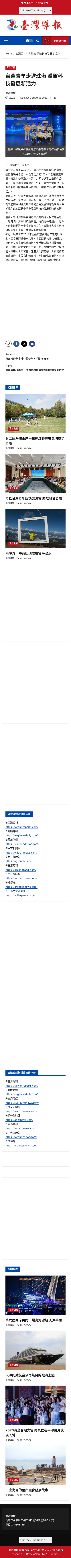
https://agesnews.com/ (19, 861)
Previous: (27, 356)
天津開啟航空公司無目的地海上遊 (30, 1375)
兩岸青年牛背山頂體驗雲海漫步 (28, 553)
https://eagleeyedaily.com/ (21, 835)
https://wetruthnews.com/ (21, 852)
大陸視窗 (13, 1310)
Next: (34, 367)
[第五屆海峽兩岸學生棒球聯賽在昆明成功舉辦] (35, 413)
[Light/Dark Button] (29, 40)
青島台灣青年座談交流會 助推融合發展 (33, 498)
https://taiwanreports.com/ (21, 827)
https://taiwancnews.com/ (21, 878)
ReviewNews (34, 1554)
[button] (6, 40)
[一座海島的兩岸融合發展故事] (35, 1465)
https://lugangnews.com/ (20, 869)
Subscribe (60, 40)
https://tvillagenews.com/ (20, 895)
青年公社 (11, 67)
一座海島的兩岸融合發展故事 (26, 1490)
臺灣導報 (10, 93)
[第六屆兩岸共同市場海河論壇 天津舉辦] (35, 1295)
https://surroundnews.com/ (22, 844)
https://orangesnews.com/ (21, 886)
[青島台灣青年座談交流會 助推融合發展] (35, 473)
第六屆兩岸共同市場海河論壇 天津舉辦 (33, 1320)
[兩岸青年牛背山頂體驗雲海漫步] (35, 528)
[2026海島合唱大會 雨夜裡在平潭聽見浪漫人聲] (35, 1405)
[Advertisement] (35, 301)
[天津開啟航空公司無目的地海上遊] (35, 1350)
